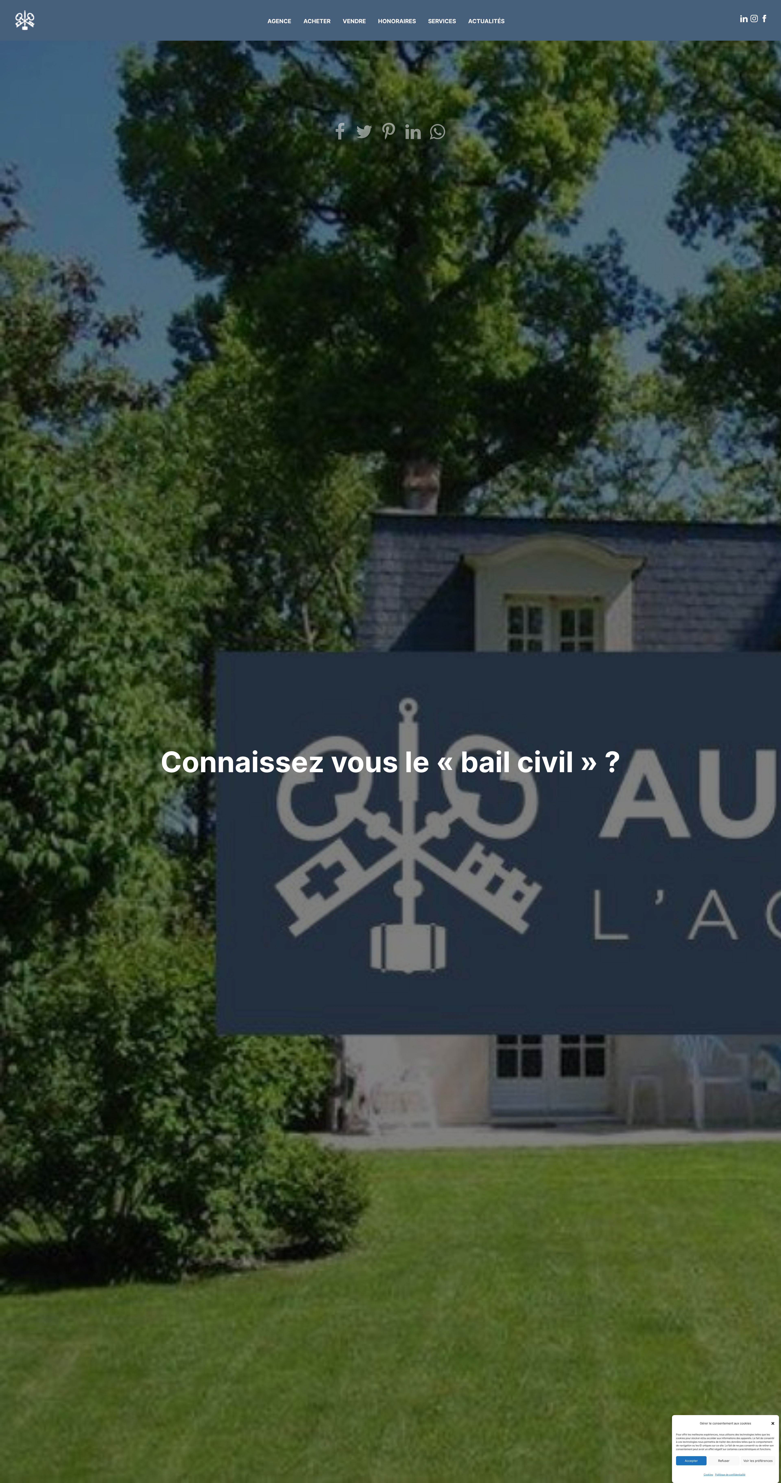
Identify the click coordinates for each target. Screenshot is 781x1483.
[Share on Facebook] (341, 133)
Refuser (724, 1461)
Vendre (354, 21)
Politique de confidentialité (730, 1474)
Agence (279, 21)
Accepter (691, 1461)
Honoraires (397, 21)
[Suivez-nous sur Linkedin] (744, 19)
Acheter (317, 21)
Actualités (486, 21)
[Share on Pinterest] (390, 133)
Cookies (708, 1474)
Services (442, 21)
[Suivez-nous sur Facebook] (765, 19)
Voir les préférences (758, 1461)
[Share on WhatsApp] (439, 133)
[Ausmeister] (25, 20)
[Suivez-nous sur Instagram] (754, 19)
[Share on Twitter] (366, 133)
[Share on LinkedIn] (415, 133)
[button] (773, 1423)
